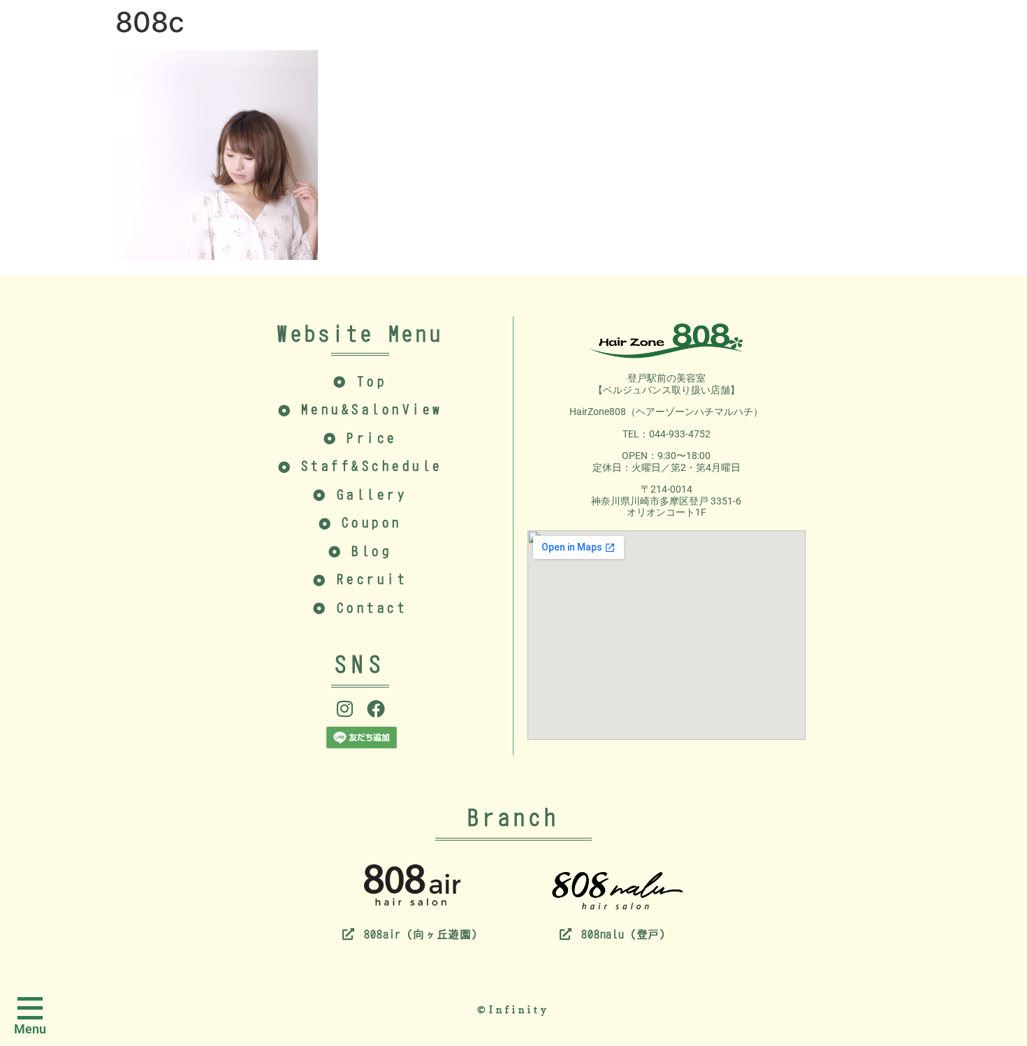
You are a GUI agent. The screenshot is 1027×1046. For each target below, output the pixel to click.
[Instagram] (345, 708)
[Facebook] (376, 708)
